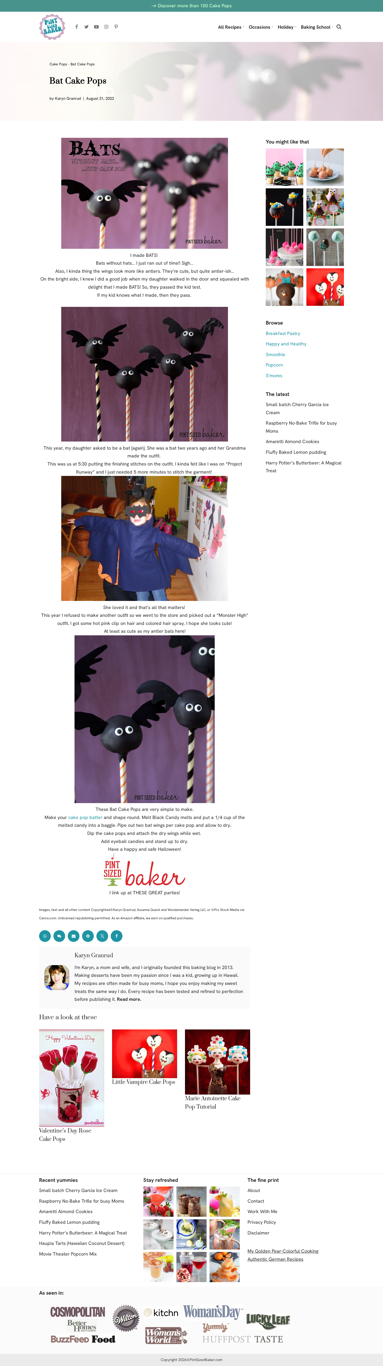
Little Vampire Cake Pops (143, 1082)
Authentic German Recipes (275, 1259)
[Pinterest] (116, 26)
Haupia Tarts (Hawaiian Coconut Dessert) (81, 1243)
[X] (102, 936)
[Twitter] (86, 26)
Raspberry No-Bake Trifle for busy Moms (81, 1201)
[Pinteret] (88, 936)
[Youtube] (96, 26)
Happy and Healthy (286, 344)
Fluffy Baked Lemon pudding (296, 452)
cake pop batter (85, 817)
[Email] (73, 936)
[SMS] (59, 936)
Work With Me (262, 1211)
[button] (243, 26)
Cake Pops (58, 64)
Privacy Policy (262, 1222)
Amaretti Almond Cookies (292, 441)
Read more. (129, 999)
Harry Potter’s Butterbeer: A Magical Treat (83, 1233)
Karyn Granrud (68, 98)
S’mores (274, 375)
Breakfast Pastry (283, 333)
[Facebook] (76, 26)
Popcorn (274, 365)
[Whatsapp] (45, 936)
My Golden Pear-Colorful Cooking (283, 1251)
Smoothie (275, 354)
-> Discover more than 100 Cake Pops (191, 6)
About (254, 1190)
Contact (256, 1201)
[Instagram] (106, 26)
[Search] (339, 26)
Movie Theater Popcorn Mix (68, 1254)
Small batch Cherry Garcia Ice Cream (78, 1190)
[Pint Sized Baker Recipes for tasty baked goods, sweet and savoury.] (52, 27)
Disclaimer (258, 1233)
